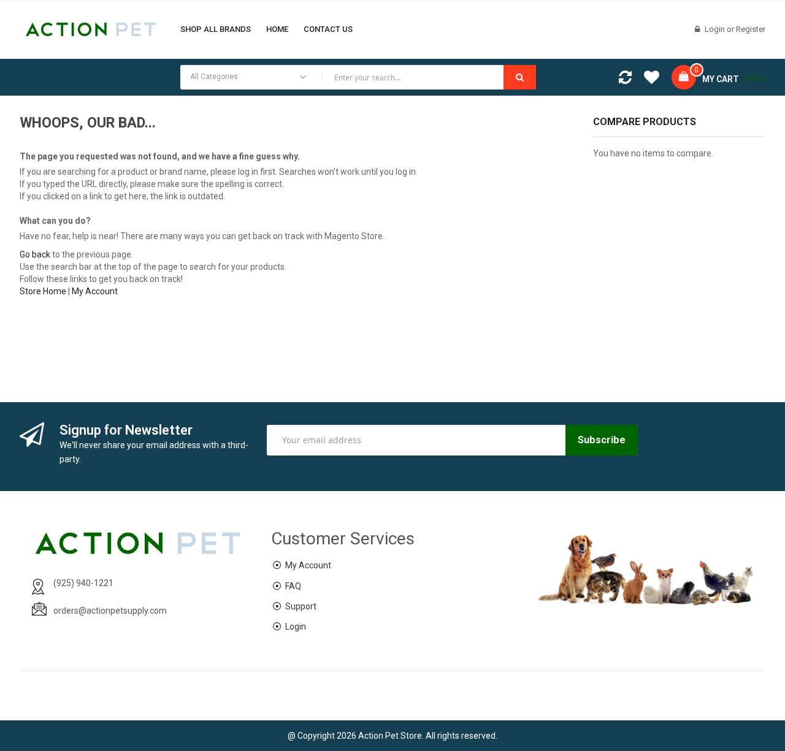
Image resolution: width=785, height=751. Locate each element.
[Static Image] (679, 196)
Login (716, 29)
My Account (95, 291)
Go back (35, 254)
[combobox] (358, 77)
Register (750, 29)
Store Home (43, 291)
